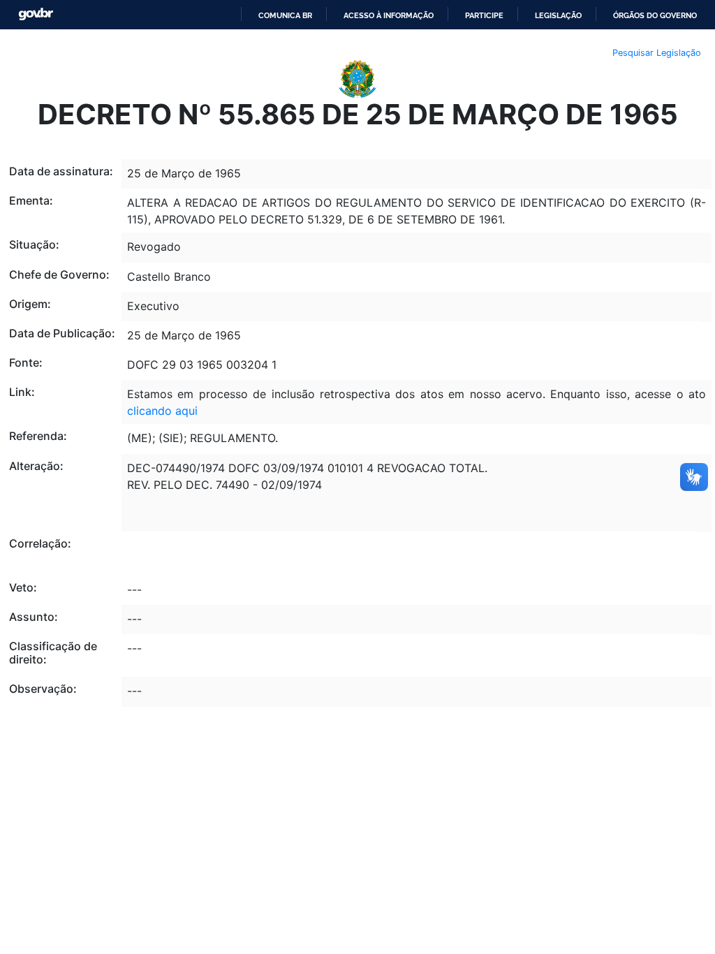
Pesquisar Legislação (656, 52)
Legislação (558, 15)
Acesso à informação (389, 15)
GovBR (35, 14)
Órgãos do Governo (655, 15)
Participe (484, 15)
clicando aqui (162, 411)
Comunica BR (285, 15)
